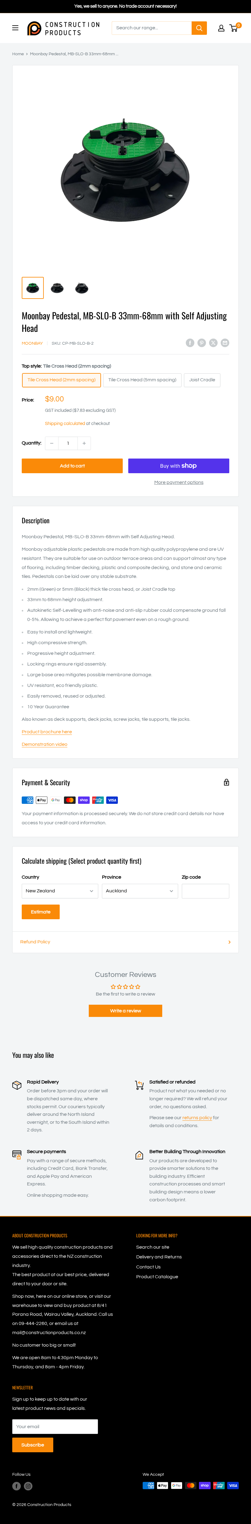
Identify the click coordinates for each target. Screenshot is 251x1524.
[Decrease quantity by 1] (51, 443)
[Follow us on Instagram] (28, 1486)
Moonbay (32, 343)
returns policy (197, 1117)
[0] (234, 28)
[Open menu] (15, 27)
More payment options (179, 482)
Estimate (41, 911)
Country (30, 877)
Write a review (125, 1010)
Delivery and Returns (159, 1256)
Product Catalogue (157, 1276)
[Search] (199, 28)
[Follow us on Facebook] (16, 1486)
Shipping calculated (65, 423)
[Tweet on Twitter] (213, 342)
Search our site (152, 1247)
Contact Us (148, 1267)
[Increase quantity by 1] (84, 443)
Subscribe (32, 1444)
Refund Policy (35, 941)
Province (111, 877)
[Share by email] (225, 342)
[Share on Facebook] (190, 342)
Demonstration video (44, 744)
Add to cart (72, 465)
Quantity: (31, 443)
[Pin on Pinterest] (201, 342)
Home (18, 54)
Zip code (191, 877)
